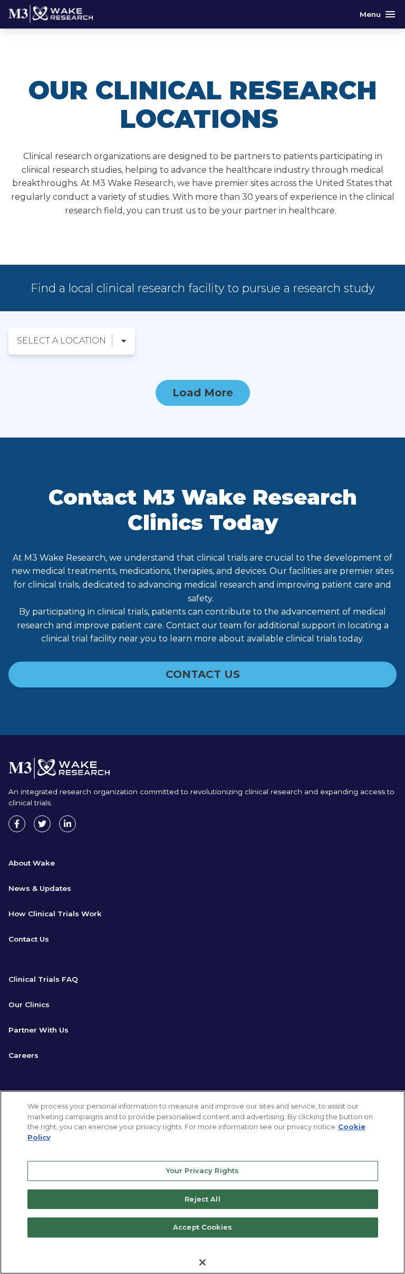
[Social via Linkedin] (67, 823)
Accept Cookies (202, 1227)
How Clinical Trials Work (55, 913)
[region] (202, 1182)
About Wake (31, 863)
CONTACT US (203, 674)
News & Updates (39, 888)
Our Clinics (29, 1004)
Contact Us (28, 939)
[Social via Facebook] (16, 823)
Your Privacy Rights (202, 1170)
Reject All (202, 1199)
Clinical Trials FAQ (43, 979)
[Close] (202, 1262)
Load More (202, 392)
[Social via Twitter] (42, 823)
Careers (23, 1055)
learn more (192, 639)
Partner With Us (38, 1030)
